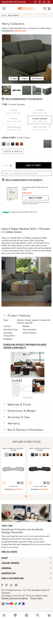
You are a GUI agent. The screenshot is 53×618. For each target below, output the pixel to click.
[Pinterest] (16, 584)
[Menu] (5, 614)
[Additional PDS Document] (27, 376)
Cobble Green (16, 138)
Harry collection (13, 15)
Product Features (19, 315)
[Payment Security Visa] (7, 603)
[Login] (28, 614)
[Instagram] (6, 584)
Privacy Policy (36, 598)
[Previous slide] (3, 59)
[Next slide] (50, 59)
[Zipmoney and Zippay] (23, 603)
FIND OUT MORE (9, 551)
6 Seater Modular (13, 104)
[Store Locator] (16, 614)
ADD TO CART (33, 165)
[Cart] (49, 614)
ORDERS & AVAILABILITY (14, 347)
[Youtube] (11, 584)
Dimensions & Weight (22, 410)
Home (3, 15)
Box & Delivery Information (25, 429)
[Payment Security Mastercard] (12, 603)
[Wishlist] (23, 485)
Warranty (14, 423)
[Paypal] (19, 603)
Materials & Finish (19, 404)
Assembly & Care (19, 417)
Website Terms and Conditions (14, 598)
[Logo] (26, 9)
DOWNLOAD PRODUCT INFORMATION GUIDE (24, 344)
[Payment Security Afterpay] (16, 603)
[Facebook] (2, 584)
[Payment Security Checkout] (3, 603)
